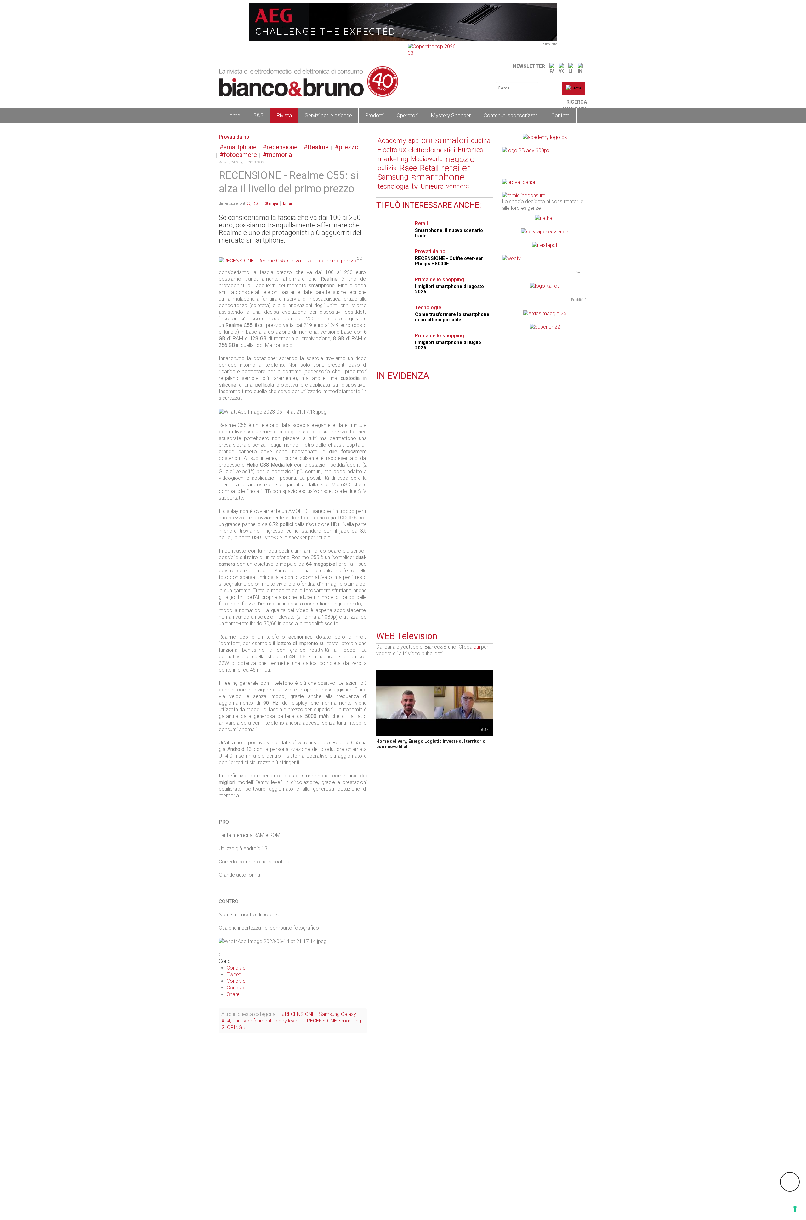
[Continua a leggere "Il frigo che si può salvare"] (380, 466)
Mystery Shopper (451, 115)
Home (232, 115)
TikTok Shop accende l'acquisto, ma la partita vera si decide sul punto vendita (433, 587)
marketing (392, 159)
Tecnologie (428, 308)
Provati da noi (235, 137)
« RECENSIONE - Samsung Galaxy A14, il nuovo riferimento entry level (288, 1017)
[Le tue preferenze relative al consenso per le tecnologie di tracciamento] (795, 1209)
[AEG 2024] (403, 22)
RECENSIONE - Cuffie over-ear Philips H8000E (449, 260)
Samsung (392, 177)
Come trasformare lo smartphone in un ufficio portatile (452, 317)
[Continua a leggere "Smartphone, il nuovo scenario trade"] (380, 503)
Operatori (407, 115)
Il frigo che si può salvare (405, 475)
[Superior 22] (545, 326)
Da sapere (397, 468)
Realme (318, 147)
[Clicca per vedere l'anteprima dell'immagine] (287, 260)
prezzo (349, 147)
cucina (481, 141)
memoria (279, 154)
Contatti (560, 115)
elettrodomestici (431, 150)
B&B (258, 115)
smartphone (240, 147)
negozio (460, 158)
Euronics (470, 149)
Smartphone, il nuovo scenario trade (449, 232)
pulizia (387, 168)
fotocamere (240, 154)
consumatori (444, 140)
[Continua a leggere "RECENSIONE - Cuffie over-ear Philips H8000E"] (380, 539)
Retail (429, 168)
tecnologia (393, 186)
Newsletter (529, 66)
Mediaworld (427, 159)
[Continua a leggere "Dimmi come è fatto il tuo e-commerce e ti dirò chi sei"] (380, 424)
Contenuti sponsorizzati (511, 115)
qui (477, 647)
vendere (457, 186)
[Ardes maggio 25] (544, 313)
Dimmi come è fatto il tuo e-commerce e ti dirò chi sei (433, 435)
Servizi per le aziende (328, 115)
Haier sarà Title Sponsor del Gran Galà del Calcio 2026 (431, 393)
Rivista (284, 115)
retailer (455, 168)
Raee (408, 168)
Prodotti (374, 115)
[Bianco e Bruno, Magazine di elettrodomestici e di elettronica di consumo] (308, 81)
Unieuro (432, 186)
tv (415, 186)
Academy (391, 141)
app (413, 140)
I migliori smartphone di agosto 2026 (449, 289)
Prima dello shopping (439, 280)
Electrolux (391, 149)
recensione (282, 147)
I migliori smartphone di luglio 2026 (448, 345)
